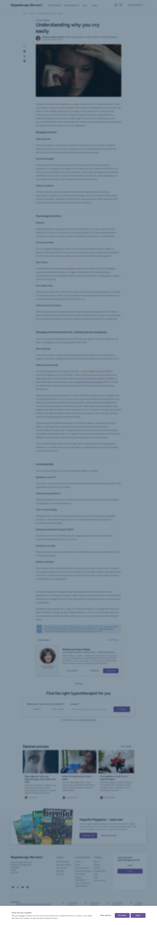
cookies (21, 916)
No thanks (122, 915)
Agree (138, 915)
